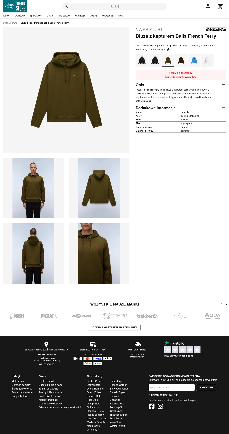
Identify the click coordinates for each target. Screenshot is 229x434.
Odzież (93, 15)
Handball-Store (95, 411)
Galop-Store (93, 403)
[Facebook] (152, 406)
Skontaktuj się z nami (46, 354)
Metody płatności (48, 399)
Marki (120, 15)
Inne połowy (64, 15)
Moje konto (18, 381)
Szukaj (114, 6)
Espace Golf (93, 396)
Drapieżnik (19, 15)
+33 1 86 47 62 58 (46, 364)
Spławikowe (36, 15)
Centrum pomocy (21, 385)
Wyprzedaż (107, 15)
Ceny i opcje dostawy (50, 403)
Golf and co (93, 407)
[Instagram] (160, 406)
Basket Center (95, 381)
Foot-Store (93, 399)
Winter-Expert (117, 426)
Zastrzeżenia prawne (50, 396)
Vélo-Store (116, 422)
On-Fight (92, 429)
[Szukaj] (66, 6)
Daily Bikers (93, 385)
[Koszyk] (220, 6)
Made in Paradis (96, 422)
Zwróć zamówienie (138, 356)
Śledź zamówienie (22, 388)
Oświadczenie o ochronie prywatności (60, 407)
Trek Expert (116, 411)
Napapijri (149, 29)
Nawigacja (80, 15)
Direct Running (95, 388)
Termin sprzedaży (48, 388)
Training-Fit (116, 407)
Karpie (6, 15)
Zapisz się (206, 387)
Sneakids (115, 399)
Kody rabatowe (20, 396)
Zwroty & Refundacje (50, 392)
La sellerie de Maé (97, 418)
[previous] (221, 304)
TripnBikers (116, 418)
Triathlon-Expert (118, 414)
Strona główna (10, 22)
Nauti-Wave (93, 426)
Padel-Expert (117, 381)
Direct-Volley (94, 392)
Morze (50, 15)
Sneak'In (114, 396)
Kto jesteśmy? (46, 381)
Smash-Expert (118, 392)
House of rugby (95, 414)
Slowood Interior (119, 388)
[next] (226, 304)
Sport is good (117, 403)
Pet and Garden (118, 385)
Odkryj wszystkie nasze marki (115, 327)
